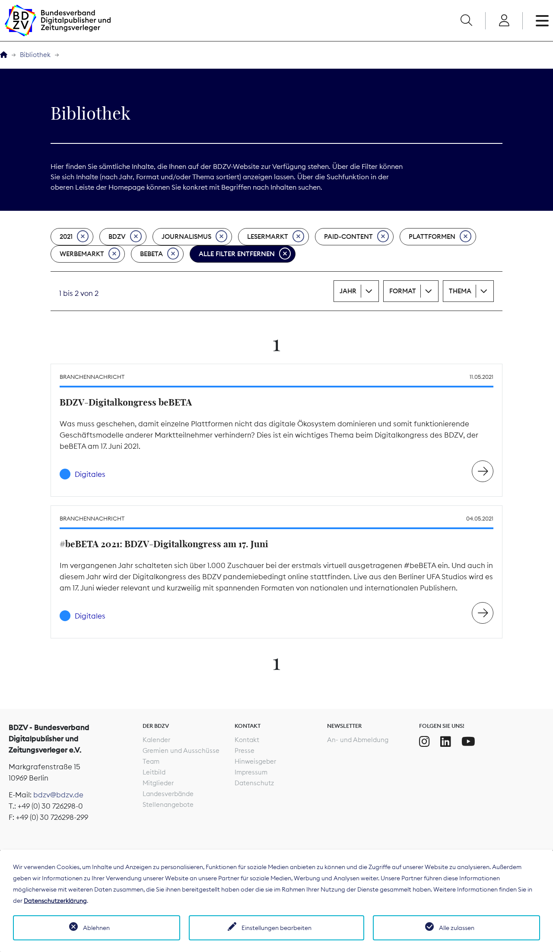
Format (402, 291)
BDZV (117, 236)
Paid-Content (348, 236)
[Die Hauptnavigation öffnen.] (542, 20)
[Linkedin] (445, 741)
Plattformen (432, 236)
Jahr (348, 291)
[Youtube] (468, 741)
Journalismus (186, 236)
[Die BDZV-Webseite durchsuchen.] (466, 21)
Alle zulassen (456, 928)
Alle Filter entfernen (237, 254)
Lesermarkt (267, 236)
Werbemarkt (82, 254)
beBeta (151, 254)
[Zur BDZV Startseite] (3, 55)
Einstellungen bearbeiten (276, 928)
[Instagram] (424, 741)
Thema (460, 291)
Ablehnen (96, 928)
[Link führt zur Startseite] (57, 20)
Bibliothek (35, 55)
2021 (66, 236)
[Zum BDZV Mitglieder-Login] (504, 21)
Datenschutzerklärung (55, 900)
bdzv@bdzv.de (58, 795)
